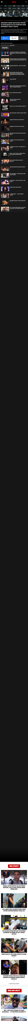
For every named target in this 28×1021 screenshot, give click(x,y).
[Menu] (2, 2)
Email (23, 38)
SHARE (14, 38)
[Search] (26, 2)
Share (6, 38)
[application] (14, 13)
